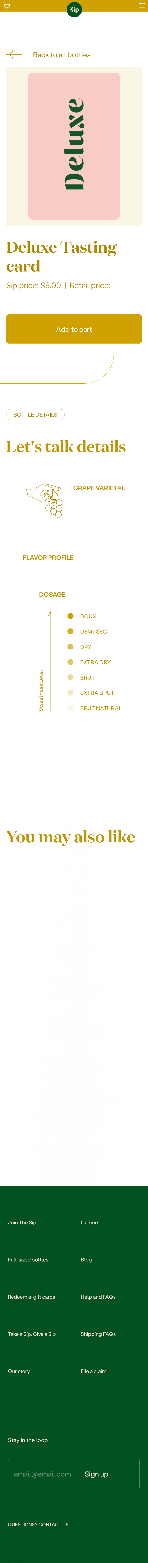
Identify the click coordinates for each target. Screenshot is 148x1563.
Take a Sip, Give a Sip (32, 1334)
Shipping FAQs (98, 1334)
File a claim (94, 1371)
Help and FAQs (98, 1296)
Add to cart (74, 329)
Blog (86, 1259)
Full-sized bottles (28, 1259)
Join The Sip (22, 1222)
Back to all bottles (62, 54)
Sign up (96, 1473)
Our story (19, 1371)
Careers (90, 1222)
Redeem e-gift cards (31, 1296)
